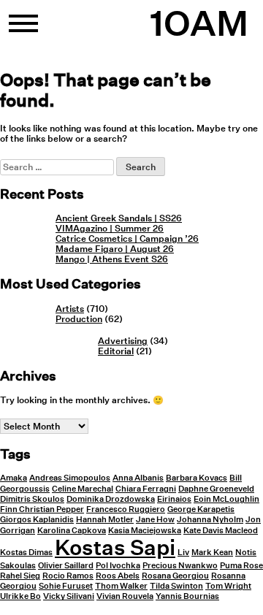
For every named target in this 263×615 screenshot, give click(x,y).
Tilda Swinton (176, 586)
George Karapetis (201, 509)
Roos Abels (118, 575)
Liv (183, 552)
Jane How (155, 519)
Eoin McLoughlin (226, 499)
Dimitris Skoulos (32, 499)
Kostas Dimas (26, 552)
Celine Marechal (82, 489)
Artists (70, 308)
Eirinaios (174, 499)
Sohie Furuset (66, 586)
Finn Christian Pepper (42, 509)
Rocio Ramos (68, 575)
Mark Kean (212, 552)
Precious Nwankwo (180, 565)
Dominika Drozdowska (110, 499)
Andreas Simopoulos (69, 478)
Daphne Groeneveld (216, 489)
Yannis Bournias (187, 596)
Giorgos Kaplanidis (37, 519)
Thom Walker (121, 586)
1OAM (199, 23)
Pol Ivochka (118, 565)
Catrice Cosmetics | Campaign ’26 (127, 238)
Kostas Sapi (115, 547)
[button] (23, 29)
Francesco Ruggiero (125, 509)
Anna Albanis (138, 478)
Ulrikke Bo (20, 596)
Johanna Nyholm (210, 519)
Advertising (123, 341)
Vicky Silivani (68, 596)
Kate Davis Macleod (220, 530)
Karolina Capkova (71, 530)
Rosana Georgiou (175, 575)
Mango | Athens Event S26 (112, 259)
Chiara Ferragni (145, 489)
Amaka (13, 478)
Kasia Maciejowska (144, 530)
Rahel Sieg (20, 575)
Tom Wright (228, 586)
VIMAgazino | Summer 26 (110, 228)
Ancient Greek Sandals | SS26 (119, 218)
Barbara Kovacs (196, 478)
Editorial (116, 351)
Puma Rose (241, 565)
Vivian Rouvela (124, 596)
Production (79, 319)
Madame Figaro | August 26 (115, 248)
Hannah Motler (105, 519)
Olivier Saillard (66, 565)
